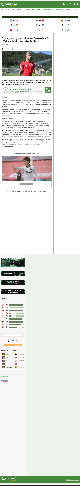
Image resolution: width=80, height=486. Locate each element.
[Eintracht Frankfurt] (7, 313)
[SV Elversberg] (3, 308)
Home (2, 10)
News (7, 10)
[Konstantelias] (3, 367)
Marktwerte (59, 10)
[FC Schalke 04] (7, 327)
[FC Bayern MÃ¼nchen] (3, 305)
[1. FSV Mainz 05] (3, 310)
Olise (7, 360)
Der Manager (68, 10)
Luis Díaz (8, 364)
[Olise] (3, 361)
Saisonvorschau (16, 10)
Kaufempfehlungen (48, 10)
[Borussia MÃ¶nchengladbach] (7, 319)
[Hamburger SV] (7, 322)
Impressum (68, 479)
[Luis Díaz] (3, 364)
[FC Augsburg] (3, 327)
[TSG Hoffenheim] (7, 316)
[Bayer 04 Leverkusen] (7, 308)
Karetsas (8, 354)
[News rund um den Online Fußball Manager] (9, 4)
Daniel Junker (7, 44)
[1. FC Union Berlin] (3, 313)
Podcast (38, 10)
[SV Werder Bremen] (7, 324)
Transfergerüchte (28, 10)
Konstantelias (9, 367)
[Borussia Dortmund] (3, 322)
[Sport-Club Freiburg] (3, 324)
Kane (7, 357)
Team (76, 10)
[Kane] (3, 357)
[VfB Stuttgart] (7, 305)
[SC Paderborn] (7, 310)
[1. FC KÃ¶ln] (3, 316)
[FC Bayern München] (16, 358)
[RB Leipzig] (3, 319)
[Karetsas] (3, 354)
